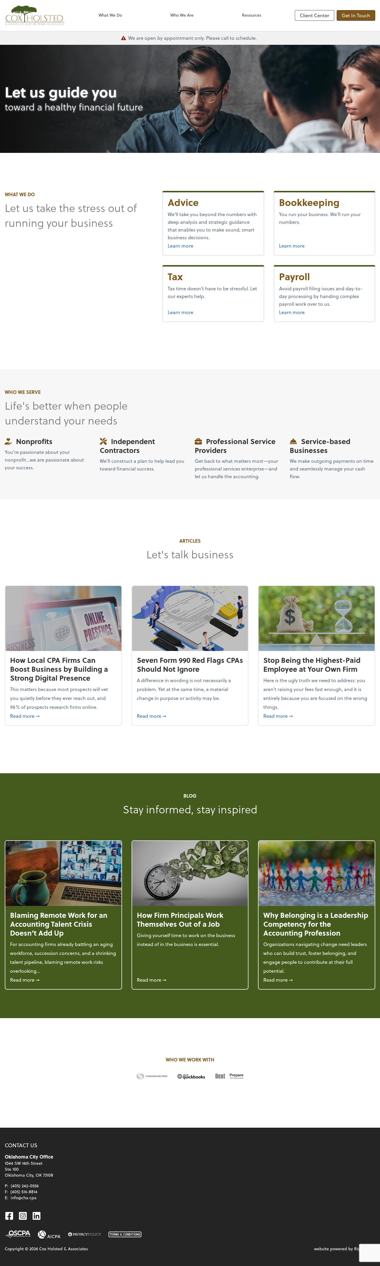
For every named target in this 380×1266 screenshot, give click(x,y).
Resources (251, 15)
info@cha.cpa (24, 1197)
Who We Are (182, 15)
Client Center (314, 15)
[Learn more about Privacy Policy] (84, 1234)
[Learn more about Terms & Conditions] (125, 1234)
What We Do (110, 15)
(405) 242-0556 (25, 1186)
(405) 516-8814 (23, 1192)
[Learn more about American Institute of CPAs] (49, 1234)
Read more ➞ (63, 715)
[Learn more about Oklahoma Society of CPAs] (18, 1234)
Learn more (195, 245)
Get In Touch (356, 15)
